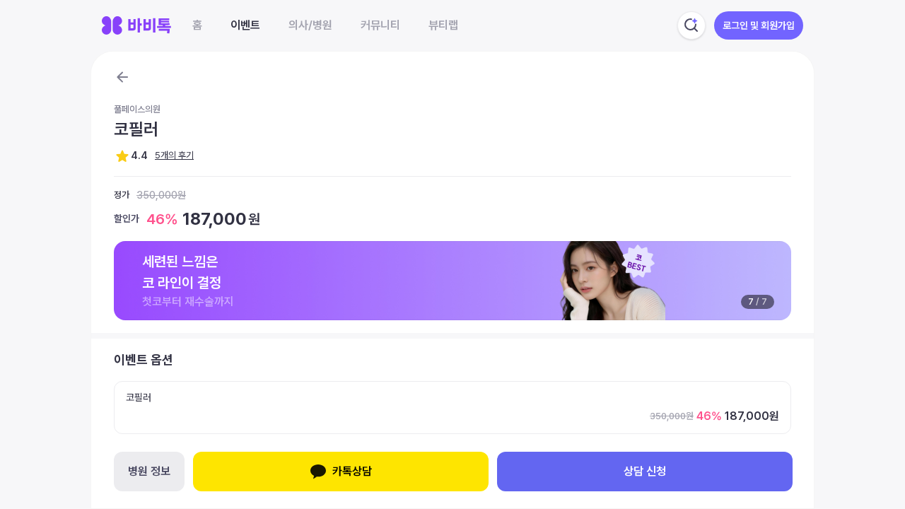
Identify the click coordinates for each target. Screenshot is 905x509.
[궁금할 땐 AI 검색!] (691, 25)
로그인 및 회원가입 (759, 25)
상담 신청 (645, 471)
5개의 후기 (174, 155)
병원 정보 (149, 471)
